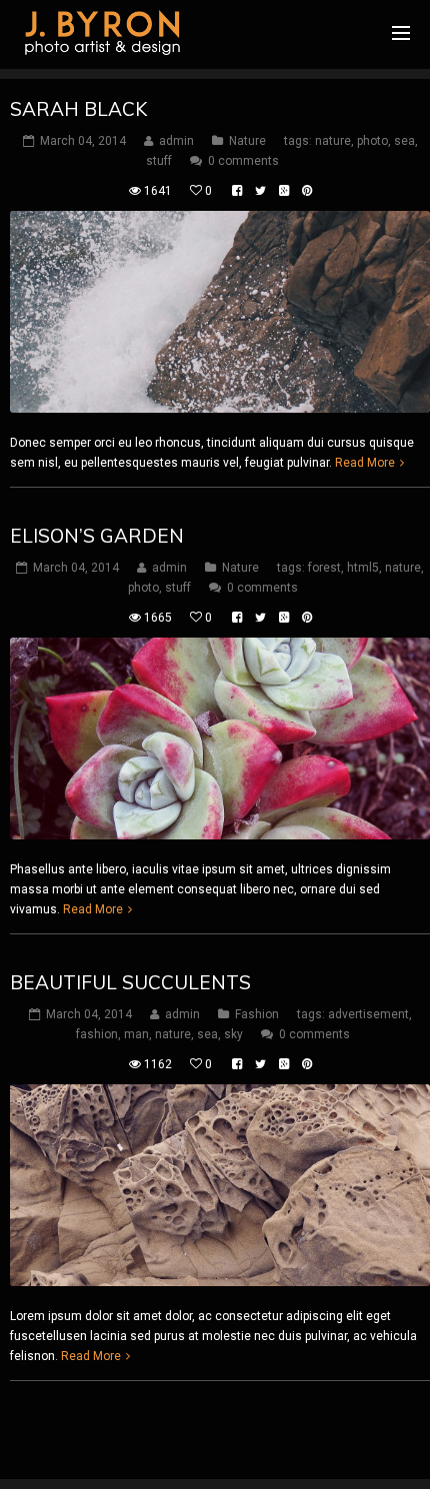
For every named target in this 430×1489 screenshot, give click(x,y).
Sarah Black (78, 109)
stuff (159, 161)
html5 (363, 568)
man (136, 1034)
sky (233, 1034)
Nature (247, 141)
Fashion (257, 1014)
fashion (97, 1034)
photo (372, 141)
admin (176, 141)
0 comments (243, 161)
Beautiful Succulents (130, 982)
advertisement (368, 1014)
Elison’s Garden (97, 536)
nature (333, 141)
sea (404, 141)
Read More (365, 463)
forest (324, 568)
